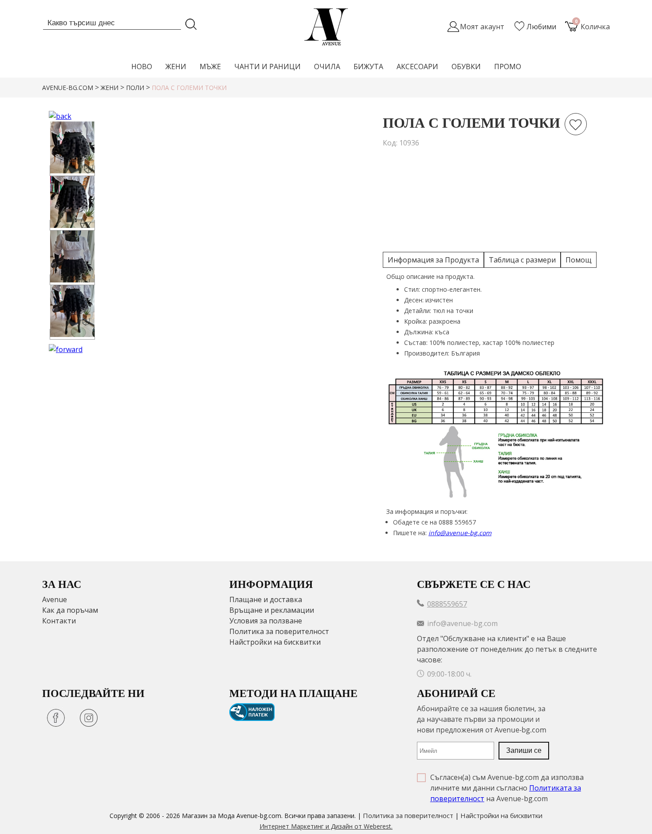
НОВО (141, 66)
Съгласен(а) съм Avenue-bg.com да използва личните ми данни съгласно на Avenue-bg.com (507, 787)
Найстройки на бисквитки (275, 642)
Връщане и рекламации (271, 610)
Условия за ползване (265, 621)
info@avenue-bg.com (459, 533)
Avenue (54, 599)
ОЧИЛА (327, 66)
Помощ (579, 260)
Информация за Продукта (433, 260)
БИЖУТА (368, 66)
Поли (135, 87)
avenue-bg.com (67, 87)
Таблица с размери (522, 260)
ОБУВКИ (466, 66)
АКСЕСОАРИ (417, 66)
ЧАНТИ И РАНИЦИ (267, 66)
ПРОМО (507, 66)
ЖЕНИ (175, 66)
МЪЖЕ (210, 66)
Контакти (59, 621)
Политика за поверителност (279, 631)
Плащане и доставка (265, 599)
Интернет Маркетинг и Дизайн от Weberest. (326, 826)
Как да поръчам (70, 610)
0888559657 (447, 604)
